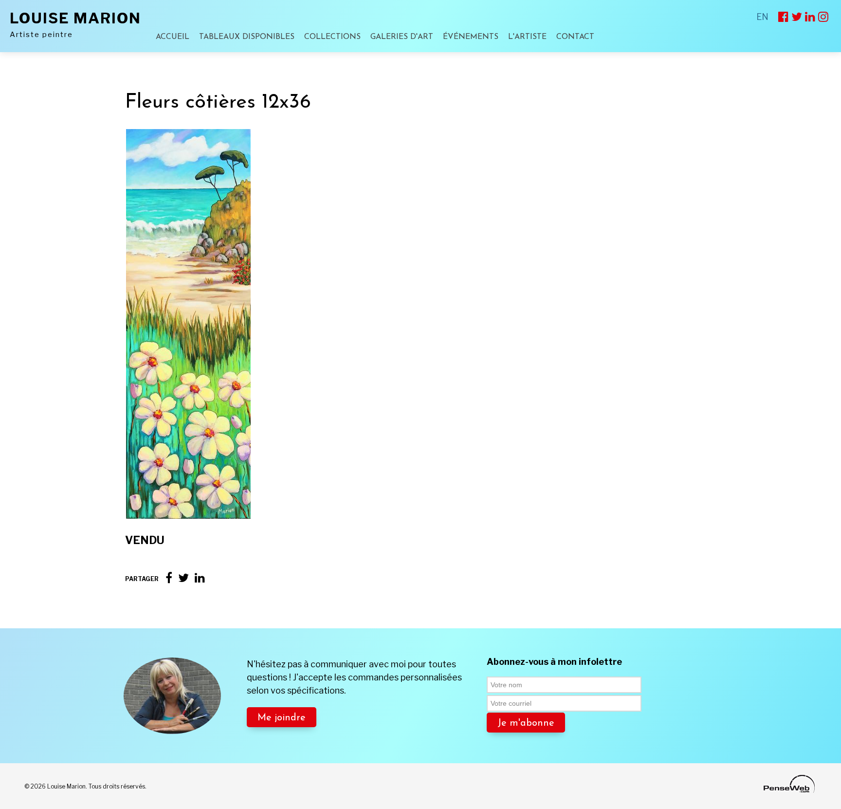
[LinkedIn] (200, 578)
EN (762, 17)
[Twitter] (183, 578)
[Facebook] (169, 578)
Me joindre (281, 718)
